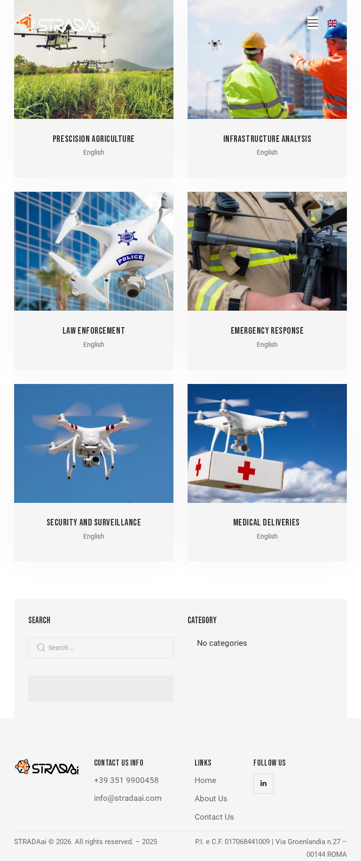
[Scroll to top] (343, 843)
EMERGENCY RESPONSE (267, 331)
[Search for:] (100, 647)
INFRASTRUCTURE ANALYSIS (267, 139)
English (93, 152)
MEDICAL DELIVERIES (267, 522)
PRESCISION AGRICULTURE (94, 139)
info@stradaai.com (128, 798)
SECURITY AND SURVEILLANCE (94, 522)
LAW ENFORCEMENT (94, 331)
